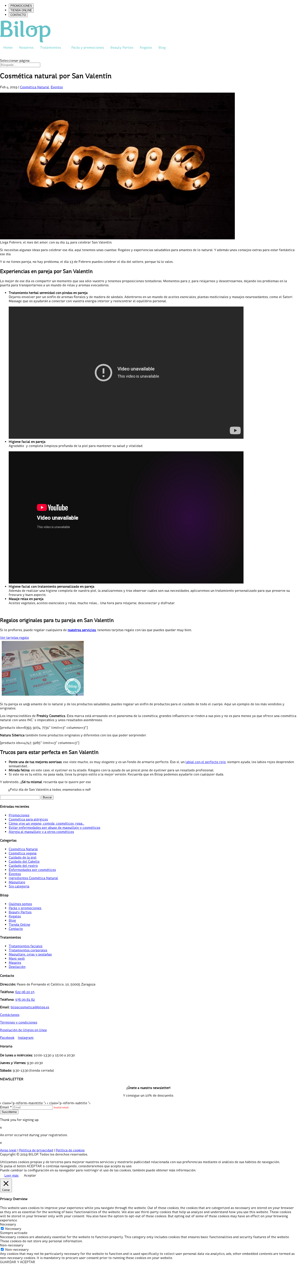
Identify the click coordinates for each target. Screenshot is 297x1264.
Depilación (17, 967)
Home (8, 47)
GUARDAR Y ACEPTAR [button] (17, 1262)
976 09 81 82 (25, 999)
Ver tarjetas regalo (14, 637)
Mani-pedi (17, 958)
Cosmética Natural (34, 87)
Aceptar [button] (30, 1175)
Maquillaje (17, 882)
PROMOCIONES (21, 5)
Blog (162, 47)
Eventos (57, 87)
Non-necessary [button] (11, 1245)
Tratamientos (50, 47)
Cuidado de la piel (23, 857)
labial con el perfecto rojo (205, 762)
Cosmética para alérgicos (28, 819)
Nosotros (26, 47)
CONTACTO (18, 15)
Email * (6, 1107)
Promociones (19, 815)
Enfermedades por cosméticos (32, 870)
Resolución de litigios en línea (23, 1030)
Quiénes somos (20, 904)
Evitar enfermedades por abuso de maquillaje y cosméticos (54, 827)
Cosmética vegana (23, 853)
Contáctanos (9, 1015)
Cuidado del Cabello (24, 861)
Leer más (11, 1175)
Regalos (146, 47)
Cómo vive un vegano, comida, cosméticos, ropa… (46, 823)
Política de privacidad (36, 1150)
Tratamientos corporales (28, 950)
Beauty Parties (121, 47)
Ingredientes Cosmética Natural (33, 878)
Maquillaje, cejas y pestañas (30, 954)
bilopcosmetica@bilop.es (30, 1007)
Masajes (15, 963)
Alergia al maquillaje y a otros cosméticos (41, 832)
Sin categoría (19, 886)
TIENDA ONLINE (21, 10)
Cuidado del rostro (23, 866)
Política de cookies (70, 1150)
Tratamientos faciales (25, 946)
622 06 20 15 (25, 992)
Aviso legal (8, 1150)
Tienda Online (19, 924)
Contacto (16, 929)
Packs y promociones (87, 47)
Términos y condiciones (18, 1022)
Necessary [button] (8, 1224)
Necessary (13, 1229)
